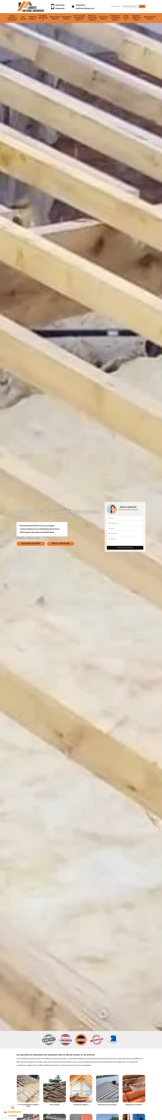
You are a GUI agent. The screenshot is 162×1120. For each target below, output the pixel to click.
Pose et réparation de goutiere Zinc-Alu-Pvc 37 (79, 18)
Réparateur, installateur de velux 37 (136, 18)
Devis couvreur (23, 18)
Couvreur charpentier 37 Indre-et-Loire (12, 18)
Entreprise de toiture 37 (103, 18)
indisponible (60, 5)
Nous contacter (61, 544)
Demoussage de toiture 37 (55, 18)
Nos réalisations (30, 544)
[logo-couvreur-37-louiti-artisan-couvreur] (30, 6)
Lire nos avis (13, 1115)
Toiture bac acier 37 (126, 18)
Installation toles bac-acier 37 (43, 18)
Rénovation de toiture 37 (66, 18)
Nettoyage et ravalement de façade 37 (115, 18)
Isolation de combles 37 (32, 18)
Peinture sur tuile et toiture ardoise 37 (92, 18)
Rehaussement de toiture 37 (150, 18)
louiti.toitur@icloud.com (85, 8)
